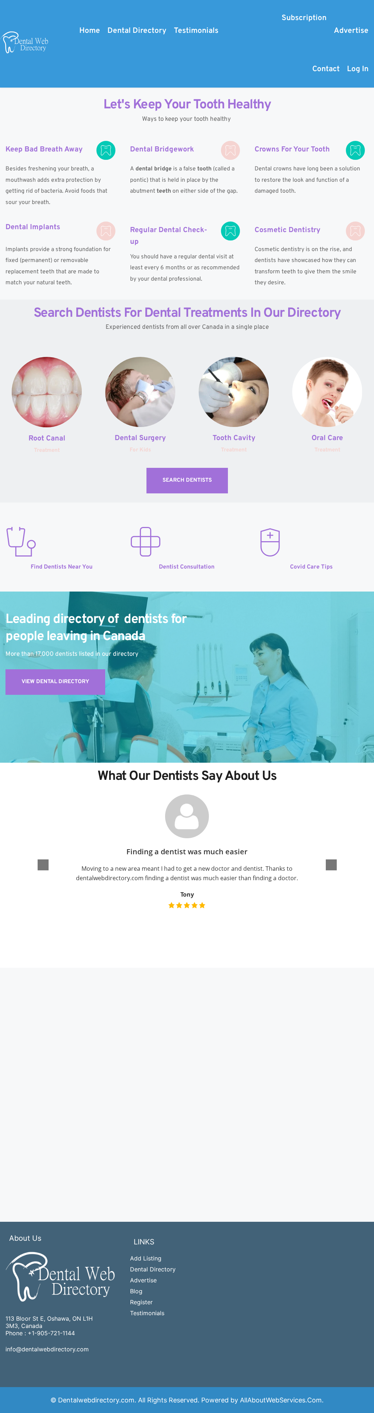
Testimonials (147, 1313)
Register (141, 1302)
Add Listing (145, 1258)
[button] (331, 864)
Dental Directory (153, 1269)
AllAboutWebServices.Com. (282, 1400)
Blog (136, 1291)
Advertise (143, 1280)
